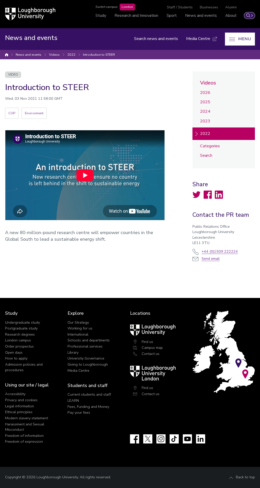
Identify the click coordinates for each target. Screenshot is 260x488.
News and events (201, 15)
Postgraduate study (21, 328)
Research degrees (20, 334)
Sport (172, 15)
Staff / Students (180, 7)
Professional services (85, 346)
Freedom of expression (24, 441)
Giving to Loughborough (88, 364)
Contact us (150, 353)
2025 (205, 102)
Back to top (245, 477)
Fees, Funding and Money (88, 406)
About (231, 15)
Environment (34, 113)
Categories (210, 146)
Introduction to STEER (99, 54)
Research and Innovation (136, 15)
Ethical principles (18, 411)
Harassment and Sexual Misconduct (24, 427)
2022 (71, 54)
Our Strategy (78, 322)
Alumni (231, 7)
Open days (14, 352)
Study (100, 15)
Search (206, 155)
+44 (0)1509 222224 (220, 251)
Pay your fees (79, 412)
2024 (205, 111)
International (78, 334)
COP (11, 113)
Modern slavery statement (26, 418)
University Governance (86, 358)
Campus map (152, 347)
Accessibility (15, 393)
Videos (54, 54)
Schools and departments (89, 340)
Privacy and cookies (21, 400)
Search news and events (156, 38)
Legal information (19, 406)
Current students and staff (89, 394)
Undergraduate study (22, 322)
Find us (147, 341)
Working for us (80, 328)
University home (6, 54)
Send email (211, 258)
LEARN (73, 400)
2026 (205, 92)
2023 (205, 121)
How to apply (16, 358)
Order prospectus (19, 346)
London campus (18, 340)
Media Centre (78, 370)
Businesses (209, 7)
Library (73, 352)
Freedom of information (24, 435)
